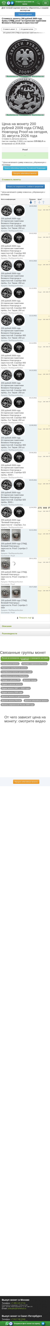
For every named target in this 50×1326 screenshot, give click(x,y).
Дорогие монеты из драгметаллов (15, 696)
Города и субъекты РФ (11, 680)
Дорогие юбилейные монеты (36, 701)
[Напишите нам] (7, 1323)
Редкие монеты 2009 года (12, 692)
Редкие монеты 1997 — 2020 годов (16, 688)
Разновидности (9, 634)
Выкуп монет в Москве (15, 1300)
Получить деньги (25, 14)
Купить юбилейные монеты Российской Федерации (25, 168)
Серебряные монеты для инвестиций (17, 672)
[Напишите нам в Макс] (8, 3)
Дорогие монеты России (11, 701)
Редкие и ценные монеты (12, 684)
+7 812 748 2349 (18, 1319)
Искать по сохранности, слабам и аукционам (25, 186)
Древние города (30, 680)
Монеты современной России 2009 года (18, 705)
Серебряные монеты (10, 664)
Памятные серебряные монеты (14, 668)
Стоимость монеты (11, 180)
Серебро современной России (34, 664)
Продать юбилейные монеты (25, 173)
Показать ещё (25, 618)
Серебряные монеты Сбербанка (15, 676)
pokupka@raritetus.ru (17, 1308)
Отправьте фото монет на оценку (25, 2)
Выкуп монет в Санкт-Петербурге (22, 1316)
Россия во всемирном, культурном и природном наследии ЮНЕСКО (25, 659)
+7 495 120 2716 (18, 1303)
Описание (7, 626)
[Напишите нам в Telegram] (12, 3)
